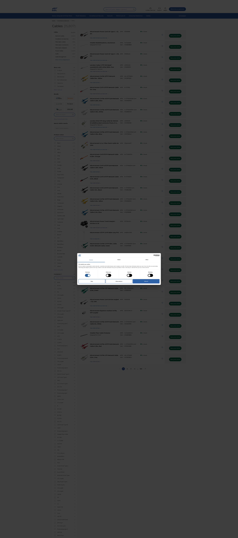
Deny (92, 281)
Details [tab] (119, 259)
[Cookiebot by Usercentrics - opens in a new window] (151, 255)
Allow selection (119, 281)
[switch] (108, 275)
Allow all (146, 281)
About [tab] (147, 259)
